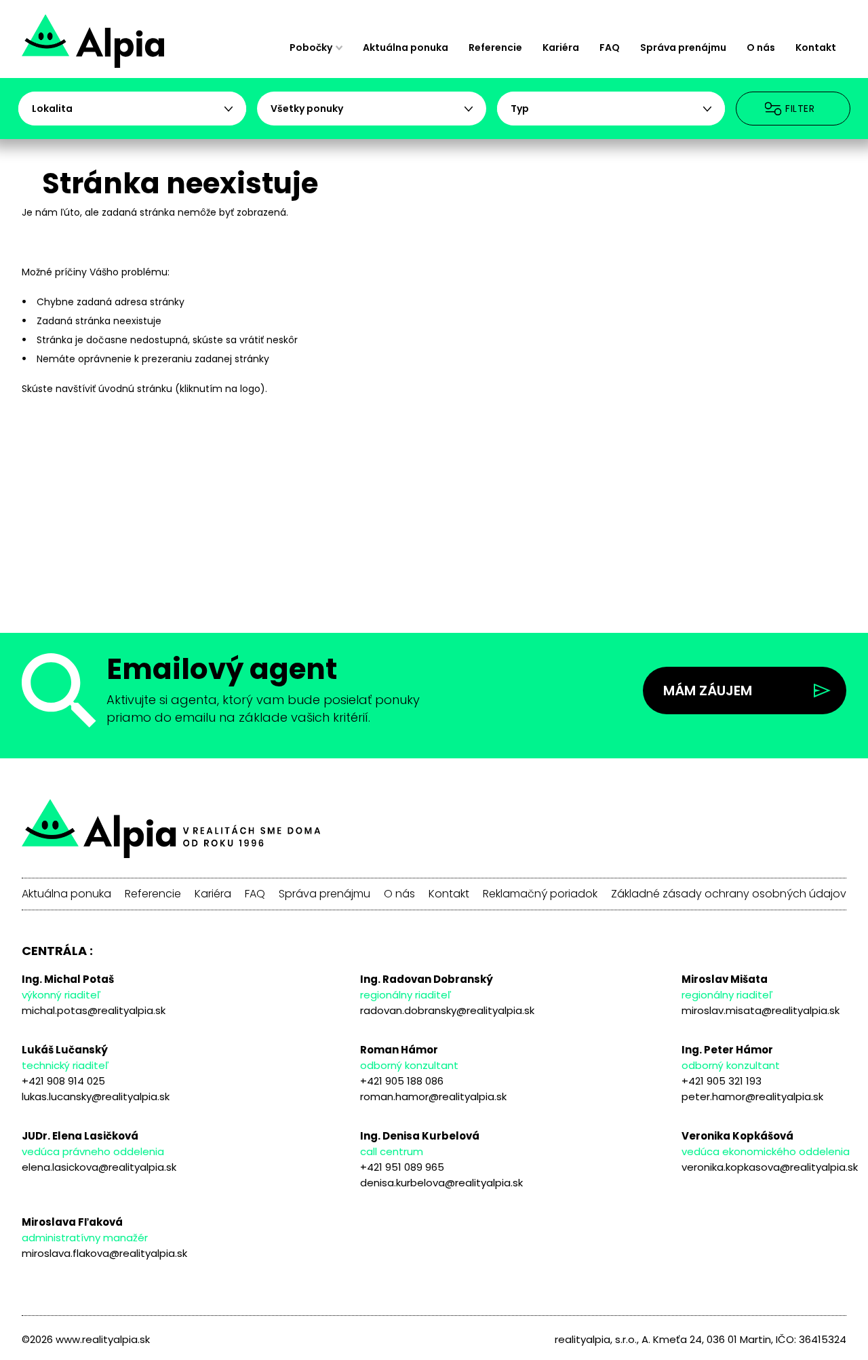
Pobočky (311, 47)
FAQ (609, 47)
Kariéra (560, 47)
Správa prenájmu (683, 47)
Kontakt (815, 47)
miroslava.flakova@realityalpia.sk (104, 1253)
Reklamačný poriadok (540, 894)
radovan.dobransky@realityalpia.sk (447, 1010)
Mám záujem (707, 690)
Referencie (495, 47)
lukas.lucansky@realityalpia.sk (96, 1096)
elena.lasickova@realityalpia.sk (99, 1167)
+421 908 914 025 (63, 1081)
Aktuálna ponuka (405, 47)
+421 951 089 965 (402, 1167)
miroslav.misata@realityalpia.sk (761, 1010)
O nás (761, 47)
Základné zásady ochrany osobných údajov (728, 894)
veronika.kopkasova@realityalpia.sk (770, 1167)
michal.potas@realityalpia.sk (93, 1010)
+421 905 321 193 (722, 1081)
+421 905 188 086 (401, 1081)
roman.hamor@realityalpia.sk (433, 1096)
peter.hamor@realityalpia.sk (752, 1096)
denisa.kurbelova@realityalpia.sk (441, 1183)
